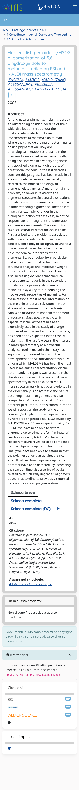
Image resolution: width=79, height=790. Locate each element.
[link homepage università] (49, 7)
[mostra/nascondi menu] (75, 7)
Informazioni (18, 655)
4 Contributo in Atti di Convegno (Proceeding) (39, 34)
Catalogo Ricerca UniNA (29, 30)
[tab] (59, 509)
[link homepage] (14, 7)
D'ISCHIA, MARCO (23, 79)
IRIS (5, 30)
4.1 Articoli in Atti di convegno (28, 39)
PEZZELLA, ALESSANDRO (30, 86)
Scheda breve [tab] (23, 492)
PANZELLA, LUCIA (50, 89)
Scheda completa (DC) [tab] (31, 508)
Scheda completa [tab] (26, 500)
